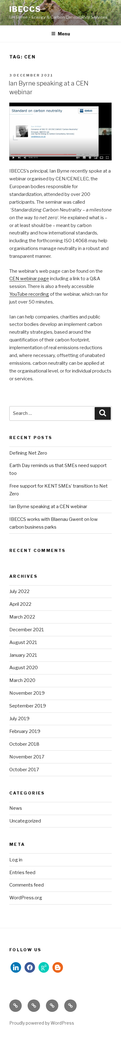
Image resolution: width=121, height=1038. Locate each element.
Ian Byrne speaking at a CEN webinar (48, 506)
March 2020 (22, 680)
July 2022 (19, 591)
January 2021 (23, 655)
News (15, 808)
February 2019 (24, 731)
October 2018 (24, 744)
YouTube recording (29, 294)
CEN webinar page (29, 278)
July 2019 (19, 718)
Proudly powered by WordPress (41, 1023)
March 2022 (22, 617)
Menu (64, 33)
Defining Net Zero (28, 453)
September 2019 (27, 706)
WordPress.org (25, 898)
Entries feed (22, 872)
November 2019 (27, 693)
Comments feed (26, 885)
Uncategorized (25, 821)
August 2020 (23, 667)
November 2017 (26, 757)
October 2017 (24, 769)
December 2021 (26, 630)
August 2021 (23, 642)
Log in (15, 860)
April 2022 (20, 604)
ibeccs (25, 9)
